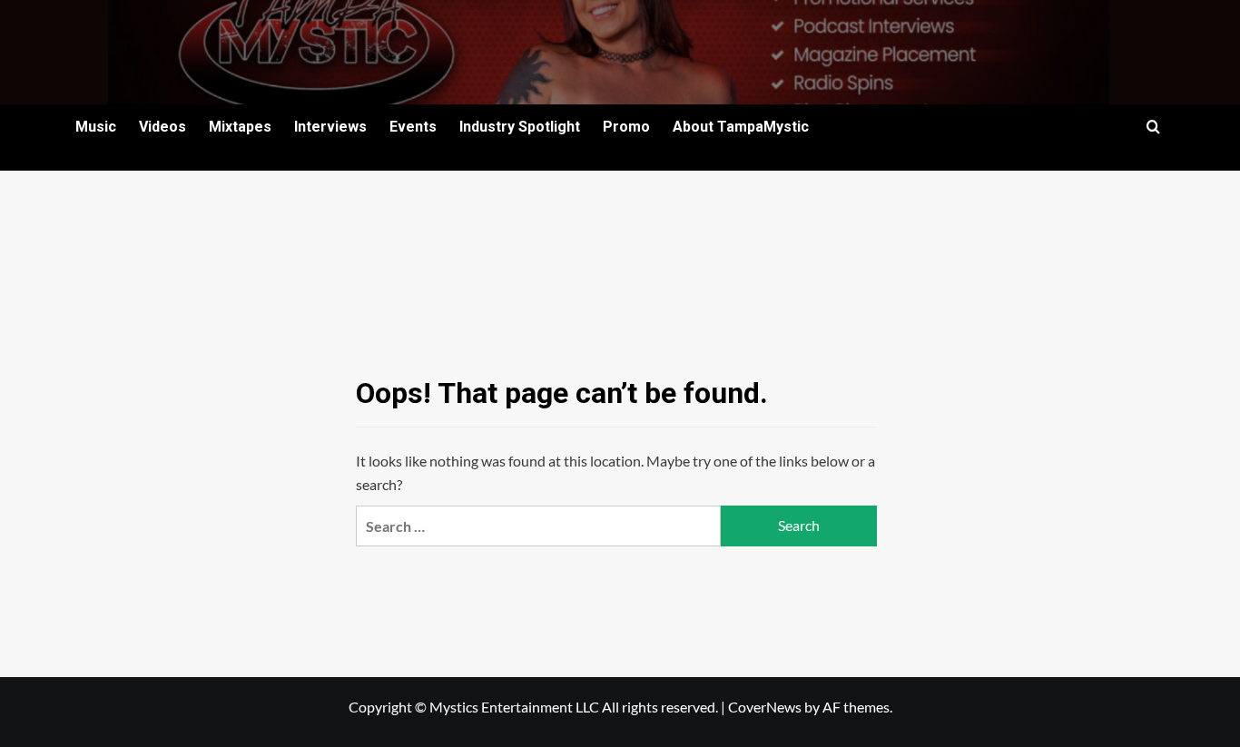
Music (95, 126)
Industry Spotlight (519, 126)
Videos (162, 126)
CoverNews (765, 706)
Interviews (330, 126)
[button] (1153, 127)
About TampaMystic (741, 126)
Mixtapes (240, 126)
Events (413, 126)
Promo (626, 126)
